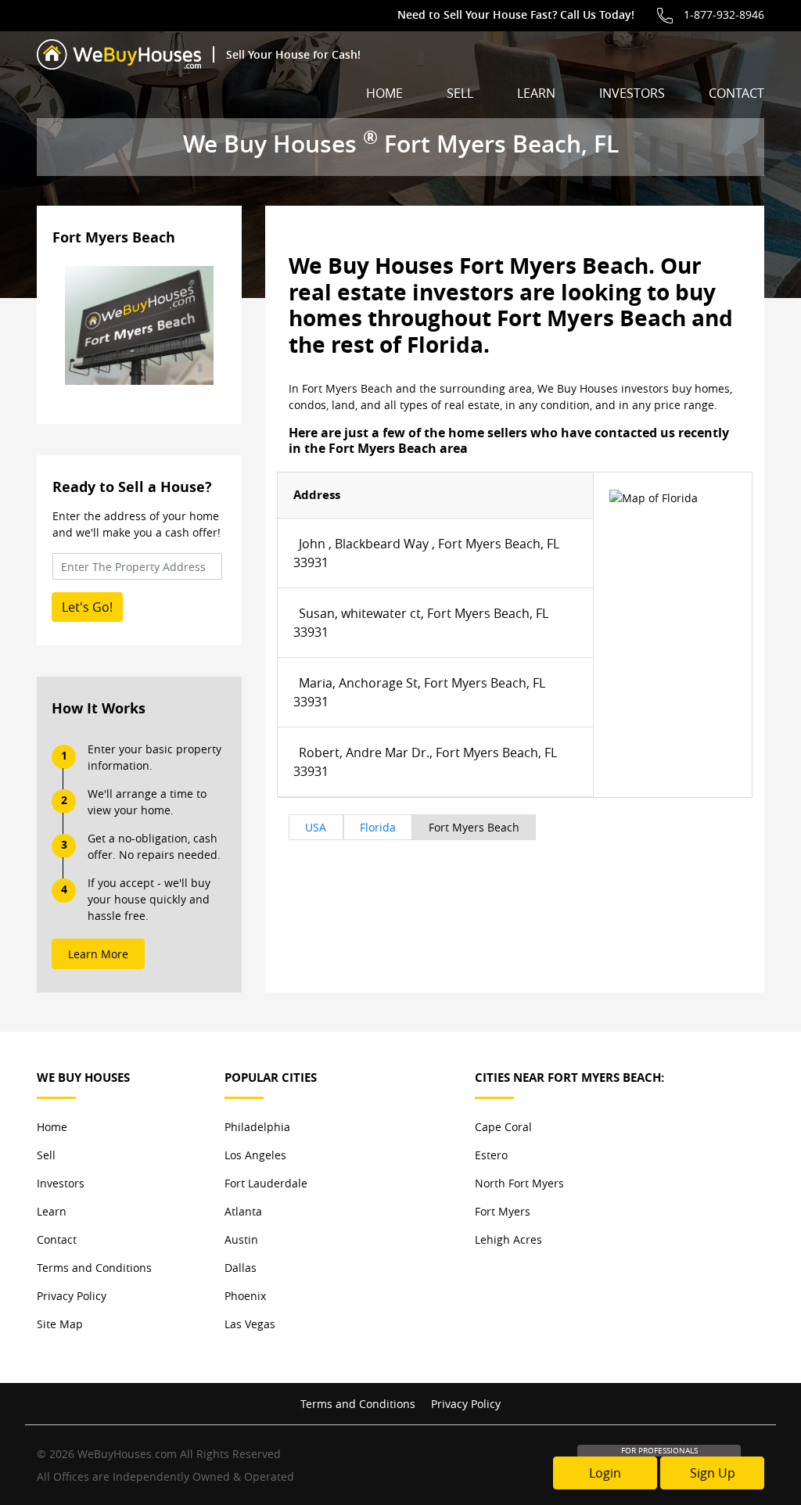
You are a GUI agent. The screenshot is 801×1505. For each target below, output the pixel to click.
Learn (536, 93)
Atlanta (243, 1211)
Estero (491, 1155)
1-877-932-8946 (724, 14)
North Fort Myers (519, 1183)
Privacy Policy (71, 1295)
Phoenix (245, 1295)
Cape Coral (503, 1126)
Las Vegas (249, 1323)
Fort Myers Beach (474, 827)
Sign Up (712, 1473)
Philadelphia (257, 1126)
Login (605, 1473)
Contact (736, 93)
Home (384, 93)
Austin (241, 1239)
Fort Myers (502, 1211)
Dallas (240, 1267)
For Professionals (659, 1451)
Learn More (98, 953)
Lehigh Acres (508, 1239)
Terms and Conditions (94, 1267)
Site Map (60, 1323)
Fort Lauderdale (265, 1183)
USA (315, 827)
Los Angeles (255, 1155)
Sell (460, 93)
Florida (378, 827)
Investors (632, 93)
